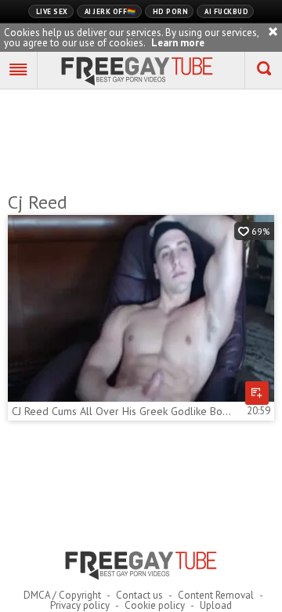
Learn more (177, 42)
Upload (216, 605)
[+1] (19, 70)
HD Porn (171, 11)
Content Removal (216, 595)
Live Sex (52, 11)
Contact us (139, 595)
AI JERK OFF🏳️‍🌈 (110, 11)
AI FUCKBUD (226, 11)
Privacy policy (80, 605)
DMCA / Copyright (62, 595)
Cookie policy (155, 605)
